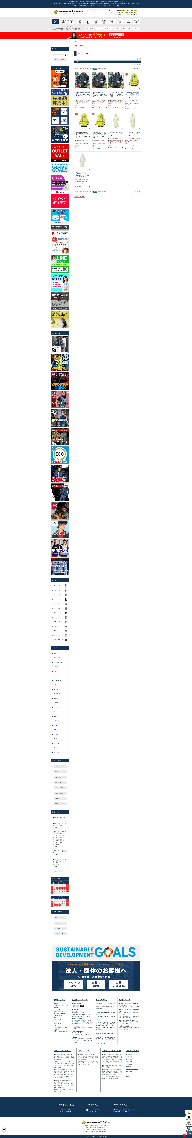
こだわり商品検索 (59, 59)
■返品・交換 (129, 1061)
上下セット (57, 585)
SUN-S (56, 698)
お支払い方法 (58, 771)
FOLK (55, 739)
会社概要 (57, 798)
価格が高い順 (90, 68)
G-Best (56, 730)
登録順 (99, 68)
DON (55, 725)
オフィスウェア (58, 639)
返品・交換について (62, 1051)
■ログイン (128, 1076)
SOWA (56, 689)
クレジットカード (77, 1003)
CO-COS (56, 707)
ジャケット (57, 594)
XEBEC (56, 685)
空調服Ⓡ (56, 603)
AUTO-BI (56, 721)
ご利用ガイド (108, 28)
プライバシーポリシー (111, 1051)
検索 (110, 11)
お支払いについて (80, 1000)
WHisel (56, 734)
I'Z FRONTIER (58, 662)
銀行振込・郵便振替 (78, 1018)
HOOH (56, 667)
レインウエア (68, 41)
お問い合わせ (126, 28)
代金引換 (75, 1009)
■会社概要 (128, 1066)
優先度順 (104, 68)
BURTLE (56, 653)
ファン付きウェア (59, 608)
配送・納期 (58, 777)
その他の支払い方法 (78, 1031)
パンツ (56, 599)
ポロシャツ (57, 621)
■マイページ (129, 1073)
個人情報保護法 (59, 793)
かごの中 (136, 28)
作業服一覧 (57, 590)
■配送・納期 (129, 1059)
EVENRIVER (58, 658)
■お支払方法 (129, 1056)
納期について (124, 1000)
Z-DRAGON (57, 680)
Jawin (55, 676)
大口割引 (117, 28)
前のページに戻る (79, 45)
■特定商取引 (129, 1071)
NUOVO (56, 743)
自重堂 (56, 671)
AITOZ (56, 703)
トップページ (62, 41)
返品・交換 (58, 782)
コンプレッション (59, 617)
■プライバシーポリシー (132, 1069)
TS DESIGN (57, 694)
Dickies (56, 712)
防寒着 (56, 612)
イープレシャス (59, 933)
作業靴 (56, 626)
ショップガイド (132, 1051)
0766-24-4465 (66, 1110)
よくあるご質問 (59, 787)
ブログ (56, 917)
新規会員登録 (89, 28)
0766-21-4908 (93, 1110)
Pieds (55, 748)
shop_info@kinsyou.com (60, 1027)
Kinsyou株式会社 (59, 928)
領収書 (75, 1037)
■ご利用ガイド (130, 1054)
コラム (56, 923)
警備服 (56, 630)
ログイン (99, 28)
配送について (101, 1000)
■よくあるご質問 (130, 1064)
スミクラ (56, 752)
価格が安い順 (83, 68)
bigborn (56, 716)
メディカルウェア (59, 635)
